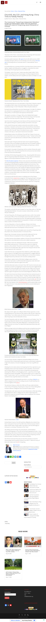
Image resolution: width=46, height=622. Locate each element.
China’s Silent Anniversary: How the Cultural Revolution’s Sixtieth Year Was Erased (32, 550)
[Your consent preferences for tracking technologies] (44, 620)
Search (13, 462)
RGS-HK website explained (12, 161)
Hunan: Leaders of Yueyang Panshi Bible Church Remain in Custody (31, 516)
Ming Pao (35, 379)
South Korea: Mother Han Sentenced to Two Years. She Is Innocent (35, 491)
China (16, 11)
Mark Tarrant (9, 18)
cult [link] (35, 279)
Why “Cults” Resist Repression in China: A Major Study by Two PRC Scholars (13, 550)
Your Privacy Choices (27, 620)
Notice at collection (15, 620)
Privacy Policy (7, 523)
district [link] (18, 382)
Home (12, 11)
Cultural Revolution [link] (22, 282)
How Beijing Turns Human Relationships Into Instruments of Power (35, 485)
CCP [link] (18, 442)
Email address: (27, 465)
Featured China (21, 11)
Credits (19, 309)
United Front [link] (16, 178)
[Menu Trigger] (2, 2)
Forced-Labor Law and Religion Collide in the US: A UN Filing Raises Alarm (32, 510)
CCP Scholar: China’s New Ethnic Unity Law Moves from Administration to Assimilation (13, 573)
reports (22, 59)
